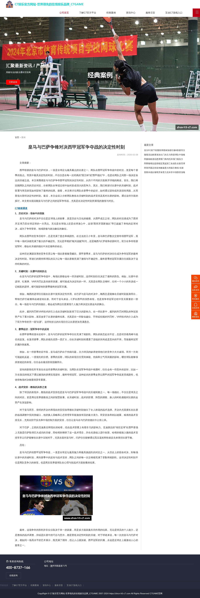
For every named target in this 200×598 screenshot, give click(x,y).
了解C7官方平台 (87, 12)
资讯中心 (130, 12)
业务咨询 (195, 288)
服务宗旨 (150, 12)
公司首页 (64, 12)
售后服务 (195, 297)
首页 (17, 137)
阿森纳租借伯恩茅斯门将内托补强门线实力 (163, 159)
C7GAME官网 (156, 593)
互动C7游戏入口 (173, 12)
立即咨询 (13, 82)
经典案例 (111, 12)
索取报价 (195, 314)
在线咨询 (13, 575)
